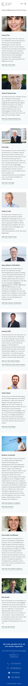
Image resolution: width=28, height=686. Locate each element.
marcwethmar (16, 672)
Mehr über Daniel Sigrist (9, 427)
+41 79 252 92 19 (16, 663)
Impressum (19, 683)
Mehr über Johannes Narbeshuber (11, 303)
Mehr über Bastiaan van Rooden (11, 503)
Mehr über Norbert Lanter (9, 237)
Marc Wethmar (15, 677)
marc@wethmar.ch (15, 668)
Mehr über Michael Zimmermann (11, 119)
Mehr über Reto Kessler (8, 627)
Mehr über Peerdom (7, 507)
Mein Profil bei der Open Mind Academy (13, 365)
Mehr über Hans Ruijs (8, 183)
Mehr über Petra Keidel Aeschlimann (12, 569)
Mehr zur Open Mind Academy (11, 361)
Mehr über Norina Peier (8, 65)
